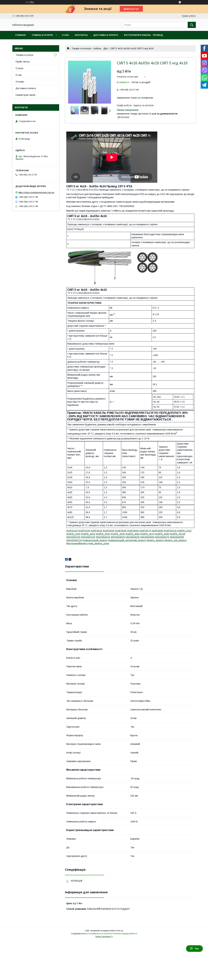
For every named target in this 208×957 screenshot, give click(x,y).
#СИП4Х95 (157, 530)
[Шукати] (192, 25)
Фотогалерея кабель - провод (143, 35)
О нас (65, 35)
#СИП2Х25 (84, 530)
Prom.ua (119, 931)
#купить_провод (155, 540)
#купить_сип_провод (175, 540)
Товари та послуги (81, 48)
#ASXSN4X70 (162, 537)
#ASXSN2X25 (88, 537)
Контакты (81, 35)
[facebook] (66, 559)
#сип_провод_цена (98, 543)
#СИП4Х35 (121, 530)
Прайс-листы (23, 61)
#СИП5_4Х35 (118, 534)
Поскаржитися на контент (99, 933)
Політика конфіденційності (124, 933)
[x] (70, 559)
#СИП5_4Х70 (147, 534)
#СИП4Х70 (145, 530)
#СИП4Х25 (108, 530)
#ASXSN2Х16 (73, 537)
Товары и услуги (42, 35)
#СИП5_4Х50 (132, 534)
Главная (20, 35)
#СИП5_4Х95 (162, 534)
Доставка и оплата (105, 35)
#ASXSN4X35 (132, 537)
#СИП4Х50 (133, 530)
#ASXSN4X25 (118, 537)
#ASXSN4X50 (147, 537)
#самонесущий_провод (94, 540)
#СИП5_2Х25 (73, 534)
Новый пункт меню (25, 95)
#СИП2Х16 (72, 530)
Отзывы (20, 81)
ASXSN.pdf (76, 880)
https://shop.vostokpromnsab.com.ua (36, 192)
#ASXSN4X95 (177, 537)
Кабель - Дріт (101, 48)
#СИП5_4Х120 (177, 534)
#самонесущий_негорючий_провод (127, 540)
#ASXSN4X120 (74, 540)
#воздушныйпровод (77, 543)
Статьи (19, 68)
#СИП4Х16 (96, 530)
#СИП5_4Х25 (103, 534)
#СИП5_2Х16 (184, 530)
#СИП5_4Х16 (88, 534)
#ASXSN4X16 (103, 537)
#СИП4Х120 (170, 530)
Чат (197, 948)
